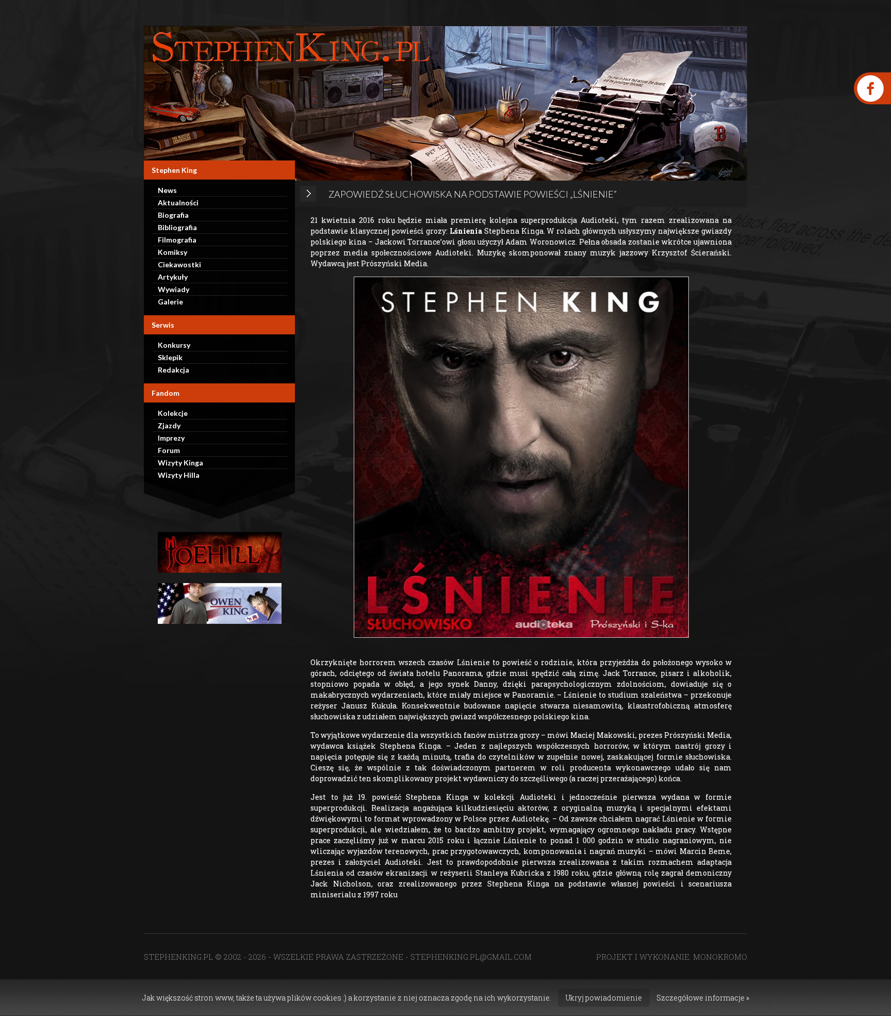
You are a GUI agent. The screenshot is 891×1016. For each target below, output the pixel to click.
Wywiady (173, 289)
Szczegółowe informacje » (702, 998)
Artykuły (173, 276)
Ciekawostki (179, 264)
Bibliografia (177, 227)
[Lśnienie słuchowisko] (521, 457)
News (167, 190)
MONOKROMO (720, 957)
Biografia (173, 215)
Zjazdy (169, 425)
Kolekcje (173, 413)
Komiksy (172, 252)
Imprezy (171, 437)
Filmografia (177, 239)
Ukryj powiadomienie (604, 998)
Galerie (170, 301)
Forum (169, 450)
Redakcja (173, 369)
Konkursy (174, 345)
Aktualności (178, 202)
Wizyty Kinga (180, 462)
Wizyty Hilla (179, 475)
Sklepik (170, 357)
